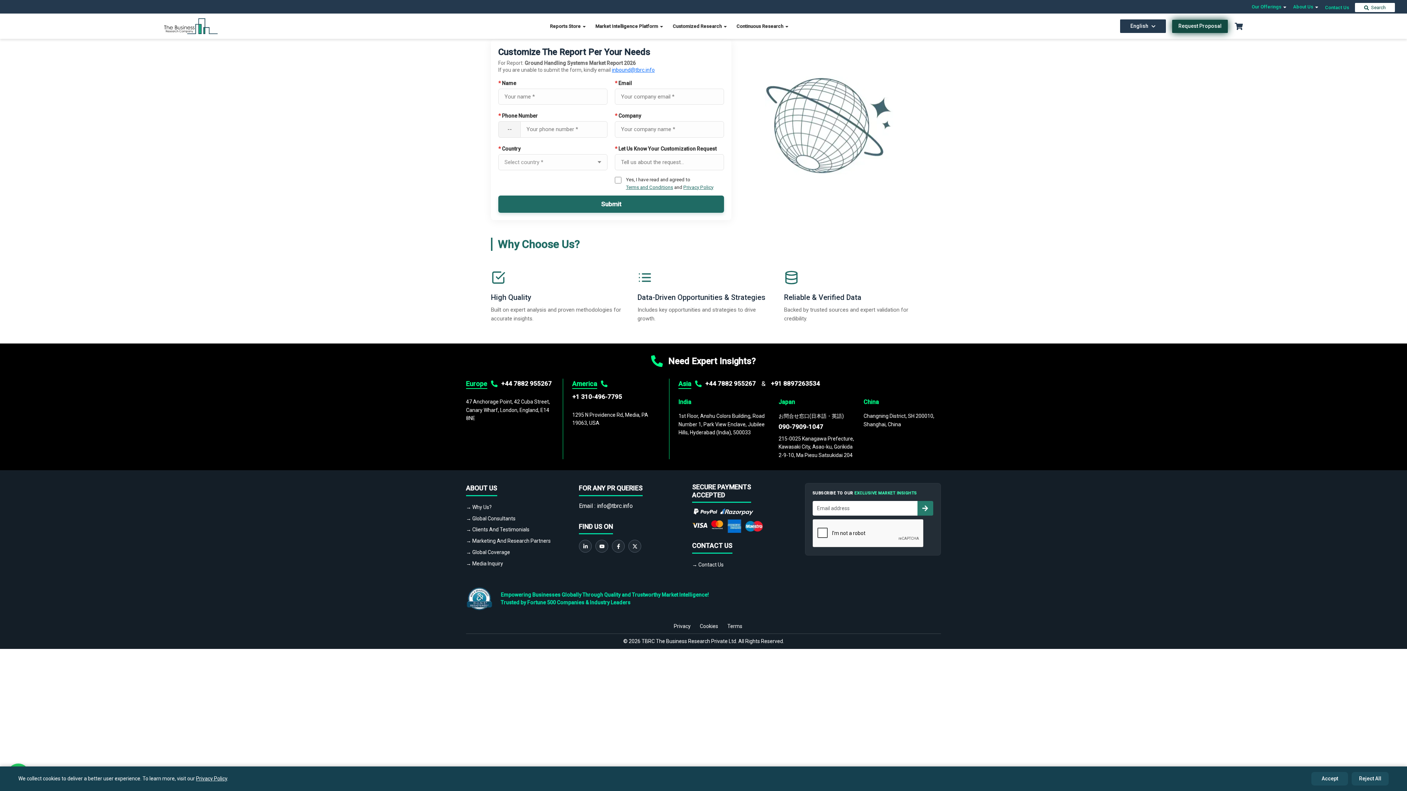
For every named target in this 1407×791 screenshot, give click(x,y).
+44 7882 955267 (526, 383)
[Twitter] (634, 546)
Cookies (709, 626)
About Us (1303, 7)
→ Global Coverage (488, 552)
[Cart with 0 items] (1239, 26)
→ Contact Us (708, 565)
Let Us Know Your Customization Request (666, 149)
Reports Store (566, 26)
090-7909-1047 (801, 426)
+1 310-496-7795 (597, 396)
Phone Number (518, 116)
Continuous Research (760, 26)
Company (628, 116)
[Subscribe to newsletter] (925, 508)
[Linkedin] (585, 546)
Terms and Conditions (649, 187)
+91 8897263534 (795, 383)
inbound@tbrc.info (633, 70)
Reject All (1370, 778)
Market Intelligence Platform (627, 26)
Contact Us (1337, 7)
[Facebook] (618, 546)
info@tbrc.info (615, 505)
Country (509, 149)
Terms (734, 626)
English (1139, 26)
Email (623, 83)
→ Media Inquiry (484, 564)
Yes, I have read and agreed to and (669, 183)
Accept (1330, 778)
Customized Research (698, 26)
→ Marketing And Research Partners (508, 541)
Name (507, 83)
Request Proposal (1200, 26)
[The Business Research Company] (191, 25)
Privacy (682, 626)
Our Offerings (1267, 7)
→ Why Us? (479, 507)
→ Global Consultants (491, 518)
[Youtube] (601, 546)
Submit (611, 204)
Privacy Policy (698, 187)
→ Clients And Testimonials (497, 529)
